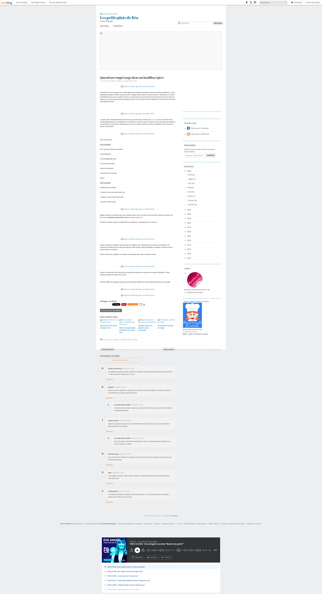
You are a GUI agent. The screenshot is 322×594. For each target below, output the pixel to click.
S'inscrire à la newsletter (111, 310)
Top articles (148, 524)
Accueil (104, 26)
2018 (189, 240)
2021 (189, 227)
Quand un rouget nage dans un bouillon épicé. (132, 78)
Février (191, 200)
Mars (190, 196)
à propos (167, 557)
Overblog (174, 516)
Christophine (122, 339)
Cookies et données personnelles (233, 524)
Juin (189, 183)
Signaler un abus (169, 524)
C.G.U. (179, 524)
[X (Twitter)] (250, 2)
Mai (189, 188)
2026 (189, 171)
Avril (189, 192)
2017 (189, 245)
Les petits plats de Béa (119, 17)
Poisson (110, 339)
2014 (189, 258)
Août (190, 175)
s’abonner (138, 557)
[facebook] (246, 2)
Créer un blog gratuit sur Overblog (130, 524)
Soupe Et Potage (132, 339)
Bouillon (115, 339)
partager (153, 557)
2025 (189, 210)
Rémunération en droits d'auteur (195, 524)
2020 (189, 232)
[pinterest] (255, 2)
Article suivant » (169, 349)
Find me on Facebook (200, 128)
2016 (189, 249)
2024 (189, 214)
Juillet (190, 179)
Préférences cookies (254, 524)
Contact (118, 26)
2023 (189, 218)
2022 (189, 223)
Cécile (153, 120)
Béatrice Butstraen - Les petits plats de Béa (85, 524)
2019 (189, 236)
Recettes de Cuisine (195, 292)
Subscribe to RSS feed (200, 134)
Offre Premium (214, 524)
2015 (189, 254)
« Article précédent (107, 349)
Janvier (191, 205)
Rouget (105, 339)
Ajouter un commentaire (121, 360)
